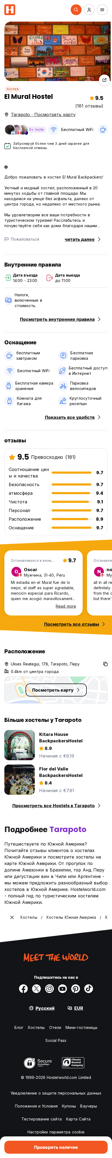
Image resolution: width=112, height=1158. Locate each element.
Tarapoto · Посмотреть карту (43, 114)
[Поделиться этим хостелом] (104, 80)
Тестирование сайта (41, 1119)
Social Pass (55, 1040)
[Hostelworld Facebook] (23, 988)
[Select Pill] (76, 9)
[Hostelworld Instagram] (49, 988)
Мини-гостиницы (81, 1027)
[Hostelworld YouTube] (62, 988)
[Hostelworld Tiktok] (88, 988)
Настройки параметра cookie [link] (56, 1132)
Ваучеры (88, 1106)
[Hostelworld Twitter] (36, 988)
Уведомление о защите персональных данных (56, 1093)
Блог (18, 1027)
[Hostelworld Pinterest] (75, 988)
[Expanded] (11, 917)
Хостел (12, 89)
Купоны (69, 1106)
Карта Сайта (78, 1119)
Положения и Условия (36, 1106)
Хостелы (36, 1027)
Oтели (55, 1027)
